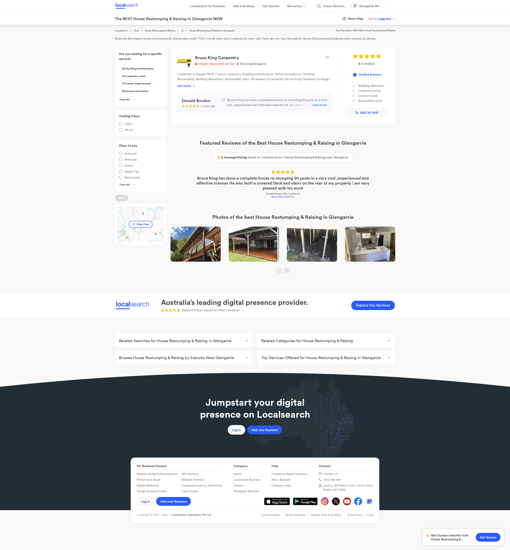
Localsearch (121, 30)
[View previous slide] (279, 270)
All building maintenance (138, 68)
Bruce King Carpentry (282, 196)
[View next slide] (287, 270)
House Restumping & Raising (160, 30)
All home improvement (136, 83)
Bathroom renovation (135, 91)
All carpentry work (134, 76)
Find (136, 30)
